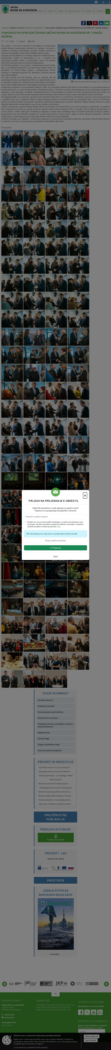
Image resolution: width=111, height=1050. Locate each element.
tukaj (58, 526)
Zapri (55, 556)
